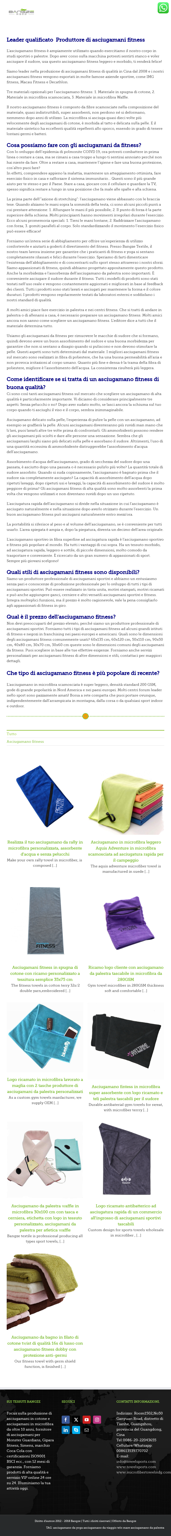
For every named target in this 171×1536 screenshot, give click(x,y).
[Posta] (87, 1430)
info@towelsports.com (136, 1462)
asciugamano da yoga (68, 1527)
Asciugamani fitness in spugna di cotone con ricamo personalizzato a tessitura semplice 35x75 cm (45, 973)
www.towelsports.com (136, 1467)
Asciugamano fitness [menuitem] (25, 742)
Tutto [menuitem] (11, 734)
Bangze (131, 1521)
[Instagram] (97, 1420)
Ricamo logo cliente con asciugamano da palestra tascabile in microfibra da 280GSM (125, 973)
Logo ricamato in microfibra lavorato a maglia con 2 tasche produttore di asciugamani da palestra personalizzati (45, 1085)
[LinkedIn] (66, 1430)
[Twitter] (76, 1420)
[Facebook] (66, 1420)
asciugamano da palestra (147, 1527)
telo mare (123, 1527)
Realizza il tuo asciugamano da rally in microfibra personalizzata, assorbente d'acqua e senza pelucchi (45, 848)
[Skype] (76, 1430)
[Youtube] (87, 1420)
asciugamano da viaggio (100, 1527)
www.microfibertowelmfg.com (143, 1472)
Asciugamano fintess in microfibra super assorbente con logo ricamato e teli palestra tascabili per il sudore (126, 1092)
